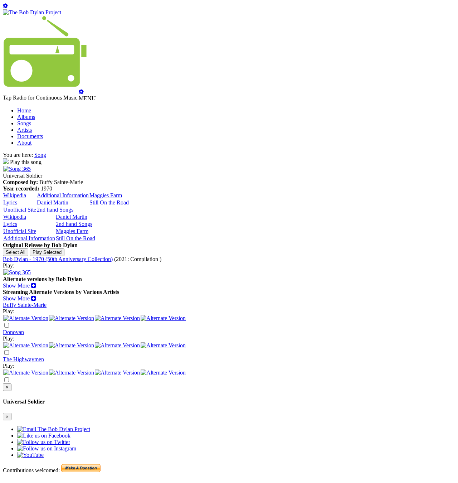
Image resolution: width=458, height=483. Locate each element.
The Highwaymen (23, 359)
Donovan (13, 332)
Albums (26, 117)
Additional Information (63, 195)
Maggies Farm (105, 195)
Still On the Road (109, 202)
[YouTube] (163, 318)
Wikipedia (14, 195)
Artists (24, 130)
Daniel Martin (52, 202)
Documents (30, 136)
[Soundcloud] (117, 318)
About (24, 143)
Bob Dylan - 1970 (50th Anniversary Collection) (58, 259)
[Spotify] (25, 318)
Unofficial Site (19, 210)
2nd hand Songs (55, 210)
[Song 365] (17, 169)
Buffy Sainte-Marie (25, 305)
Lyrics (10, 202)
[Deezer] (71, 318)
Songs (24, 123)
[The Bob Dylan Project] (32, 12)
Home (24, 110)
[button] (19, 285)
